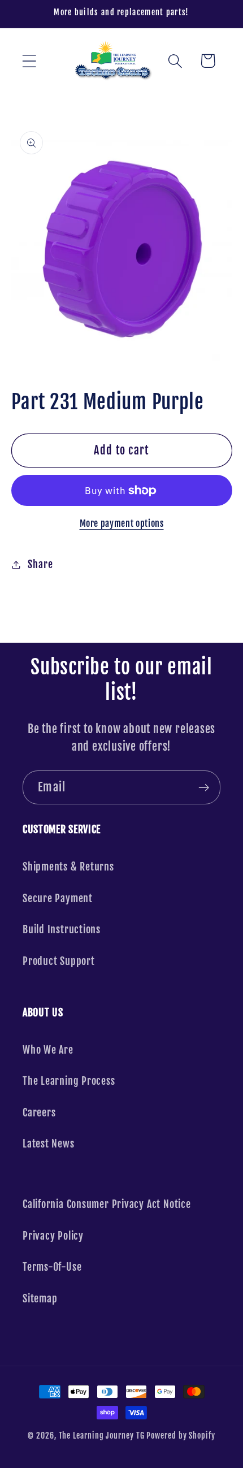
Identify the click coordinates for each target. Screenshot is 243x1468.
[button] (29, 61)
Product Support (59, 961)
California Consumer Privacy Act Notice (107, 1204)
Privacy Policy (53, 1235)
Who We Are (48, 1049)
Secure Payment (58, 898)
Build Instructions (62, 929)
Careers (39, 1112)
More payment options (122, 523)
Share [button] (40, 564)
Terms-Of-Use (52, 1267)
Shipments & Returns (68, 866)
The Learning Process (69, 1081)
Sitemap (40, 1298)
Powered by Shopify (180, 1436)
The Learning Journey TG (102, 1436)
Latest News (49, 1143)
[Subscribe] (204, 787)
